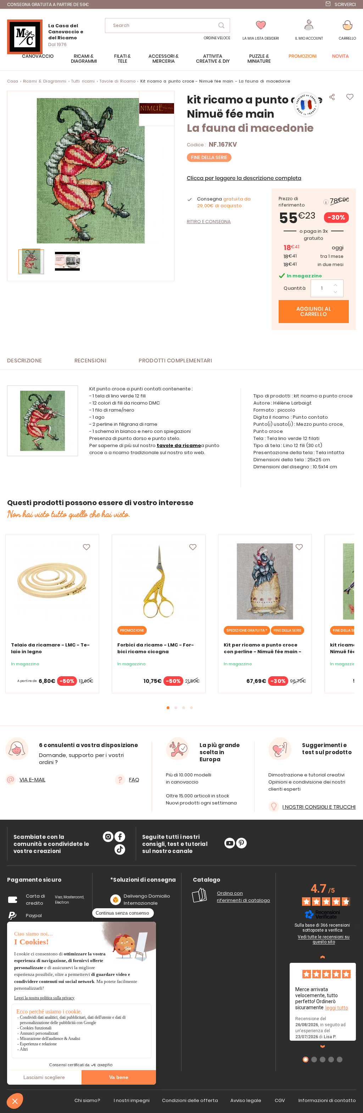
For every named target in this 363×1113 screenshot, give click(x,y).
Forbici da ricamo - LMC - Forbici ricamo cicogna (155, 648)
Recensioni (90, 360)
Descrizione (24, 360)
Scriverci (345, 4)
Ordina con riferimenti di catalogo (243, 897)
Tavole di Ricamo (117, 81)
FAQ (134, 779)
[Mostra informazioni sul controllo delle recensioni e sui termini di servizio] (357, 926)
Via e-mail (32, 779)
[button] (309, 30)
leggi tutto (336, 1008)
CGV (280, 1100)
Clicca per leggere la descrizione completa (244, 178)
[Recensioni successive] (323, 1046)
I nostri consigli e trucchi (319, 806)
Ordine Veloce (217, 38)
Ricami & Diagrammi (45, 81)
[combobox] (167, 25)
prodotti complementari (175, 360)
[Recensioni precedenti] (323, 957)
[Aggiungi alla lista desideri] (86, 547)
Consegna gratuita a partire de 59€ (48, 4)
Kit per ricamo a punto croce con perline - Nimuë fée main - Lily (262, 652)
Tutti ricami (83, 81)
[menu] (181, 62)
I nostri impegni (132, 1100)
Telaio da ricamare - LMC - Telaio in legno (50, 648)
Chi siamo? (87, 1100)
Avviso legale (245, 1100)
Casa (12, 81)
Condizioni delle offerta (190, 1100)
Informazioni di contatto (327, 1100)
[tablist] (34, 880)
